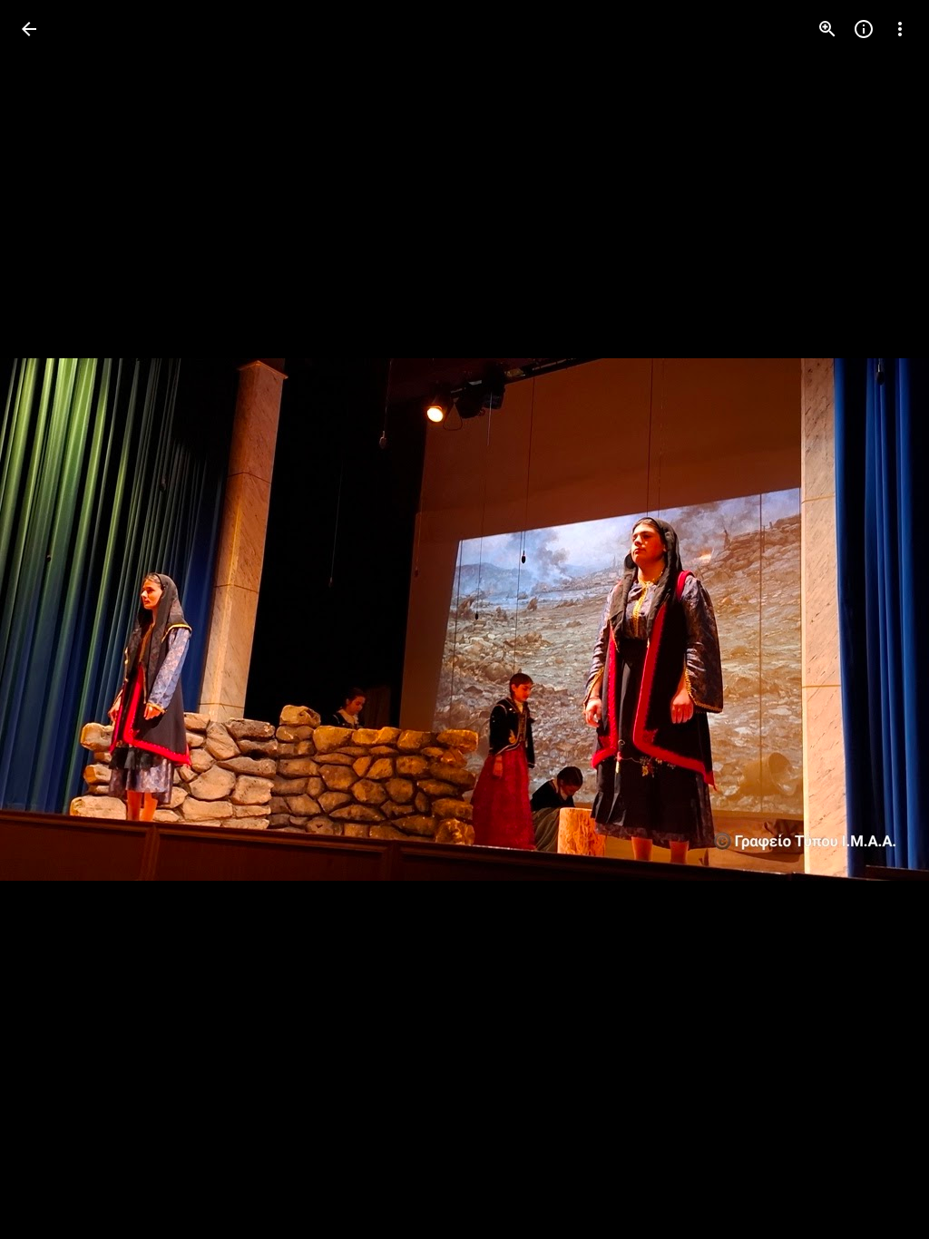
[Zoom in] (827, 29)
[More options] (900, 29)
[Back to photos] (29, 29)
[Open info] (864, 29)
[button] (50, 619)
